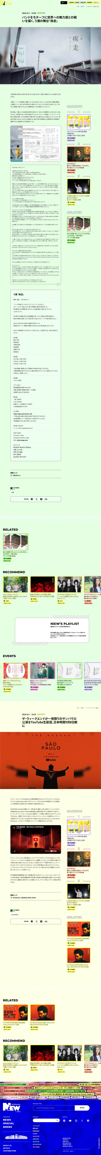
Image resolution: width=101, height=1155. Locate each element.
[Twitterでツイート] (36, 499)
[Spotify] (64, 1121)
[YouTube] (70, 1121)
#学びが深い (12, 1097)
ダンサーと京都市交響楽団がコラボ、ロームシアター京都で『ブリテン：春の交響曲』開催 (39, 1091)
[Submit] (57, 1120)
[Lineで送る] (31, 499)
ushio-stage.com (22, 440)
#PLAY (35, 1128)
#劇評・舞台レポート (64, 1097)
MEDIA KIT (66, 1141)
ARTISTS (6, 1148)
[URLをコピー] (46, 499)
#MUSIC (36, 1131)
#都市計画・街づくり (76, 1097)
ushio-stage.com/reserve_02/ (22, 413)
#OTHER (36, 1147)
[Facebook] (88, 1121)
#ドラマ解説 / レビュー (90, 1097)
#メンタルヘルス (40, 1097)
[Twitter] (82, 1121)
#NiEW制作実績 (52, 1097)
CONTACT (65, 1140)
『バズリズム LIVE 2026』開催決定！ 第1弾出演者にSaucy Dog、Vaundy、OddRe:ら (52, 1094)
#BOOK (36, 1139)
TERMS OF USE (67, 1144)
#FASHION (37, 1144)
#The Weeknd (14, 914)
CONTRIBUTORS (9, 1151)
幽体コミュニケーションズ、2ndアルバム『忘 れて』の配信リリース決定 (38, 1088)
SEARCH (35, 1117)
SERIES (89, 2)
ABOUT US (7, 1145)
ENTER (82, 1108)
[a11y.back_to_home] (6, 3)
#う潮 (12, 492)
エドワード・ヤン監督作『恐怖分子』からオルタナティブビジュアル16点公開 (29, 1084)
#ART (35, 1134)
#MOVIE (36, 1136)
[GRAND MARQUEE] (16, 1137)
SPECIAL (83, 2)
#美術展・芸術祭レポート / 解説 (26, 1097)
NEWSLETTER (37, 1103)
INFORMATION (67, 1143)
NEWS (72, 2)
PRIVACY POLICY (68, 1146)
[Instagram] (76, 1121)
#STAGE (36, 1142)
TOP (78, 6)
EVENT (77, 2)
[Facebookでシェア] (41, 499)
